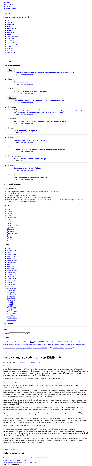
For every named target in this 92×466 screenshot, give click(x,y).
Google (5, 341)
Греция (69, 341)
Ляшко (73, 341)
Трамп (9, 344)
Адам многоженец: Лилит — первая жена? (31, 140)
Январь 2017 (11, 290)
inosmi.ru (14, 449)
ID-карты (9, 341)
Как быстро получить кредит (25, 131)
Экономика (11, 52)
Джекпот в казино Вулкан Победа (27, 168)
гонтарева (12, 348)
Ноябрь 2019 (11, 250)
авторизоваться (41, 457)
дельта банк (36, 344)
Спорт (9, 46)
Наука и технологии (14, 36)
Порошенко (42, 341)
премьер (70, 344)
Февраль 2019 (12, 260)
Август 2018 (11, 264)
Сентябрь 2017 (12, 278)
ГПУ (59, 341)
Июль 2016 (10, 302)
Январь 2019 (11, 262)
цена (75, 347)
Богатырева (55, 341)
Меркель (27, 341)
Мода (9, 34)
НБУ (32, 341)
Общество (10, 40)
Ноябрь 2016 (11, 294)
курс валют (48, 344)
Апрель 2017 (11, 284)
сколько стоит (58, 348)
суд (71, 348)
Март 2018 (10, 268)
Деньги (9, 22)
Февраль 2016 (12, 312)
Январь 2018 (11, 272)
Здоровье (10, 24)
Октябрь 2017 (11, 276)
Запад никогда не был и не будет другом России (20, 462)
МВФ (24, 341)
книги (42, 344)
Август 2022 (11, 248)
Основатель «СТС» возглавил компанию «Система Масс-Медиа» (39, 149)
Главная (7, 2)
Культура (10, 32)
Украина (24, 344)
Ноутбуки (10, 38)
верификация (6, 348)
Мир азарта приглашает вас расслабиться (30, 177)
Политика (10, 42)
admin (5, 362)
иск (40, 344)
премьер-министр (77, 344)
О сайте (7, 6)
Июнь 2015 (11, 316)
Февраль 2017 (12, 288)
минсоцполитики (15, 344)
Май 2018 (10, 266)
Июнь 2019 (11, 258)
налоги (44, 348)
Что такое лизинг (21, 82)
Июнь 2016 (11, 304)
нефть (50, 347)
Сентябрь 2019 (12, 254)
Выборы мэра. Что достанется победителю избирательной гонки (40, 121)
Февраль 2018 (12, 270)
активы (83, 344)
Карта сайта (8, 4)
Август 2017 (11, 280)
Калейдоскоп (12, 28)
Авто (9, 20)
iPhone (13, 341)
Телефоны (10, 48)
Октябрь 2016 (11, 296)
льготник (38, 348)
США (77, 341)
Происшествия (12, 44)
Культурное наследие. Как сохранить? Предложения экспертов (39, 100)
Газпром (63, 341)
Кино (9, 30)
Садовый (5, 344)
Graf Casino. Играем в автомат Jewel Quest (30, 91)
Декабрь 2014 (12, 318)
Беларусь (49, 341)
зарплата (24, 348)
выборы (19, 348)
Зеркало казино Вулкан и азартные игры (30, 159)
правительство (64, 344)
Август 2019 (11, 256)
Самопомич (82, 341)
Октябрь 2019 (11, 252)
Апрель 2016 (11, 308)
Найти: (5, 333)
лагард (34, 348)
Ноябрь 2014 (11, 320)
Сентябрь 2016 (12, 298)
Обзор (35, 341)
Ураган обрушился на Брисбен (15, 460)
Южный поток (56, 344)
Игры (9, 26)
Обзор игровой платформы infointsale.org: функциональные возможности (44, 72)
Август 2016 (11, 300)
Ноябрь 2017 (11, 274)
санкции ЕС (67, 348)
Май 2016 (10, 306)
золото (29, 348)
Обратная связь (10, 8)
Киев (16, 341)
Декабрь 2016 (12, 292)
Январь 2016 (11, 314)
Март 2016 (10, 310)
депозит (30, 344)
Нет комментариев (27, 75)
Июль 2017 (10, 282)
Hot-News (6, 14)
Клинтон (20, 341)
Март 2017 (10, 286)
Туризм (9, 50)
